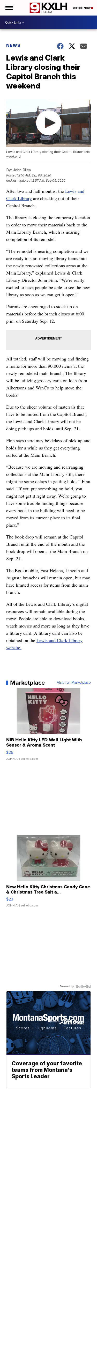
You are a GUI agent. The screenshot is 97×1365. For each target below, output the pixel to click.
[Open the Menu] (8, 7)
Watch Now (82, 8)
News (13, 45)
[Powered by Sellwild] (83, 986)
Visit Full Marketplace (74, 682)
